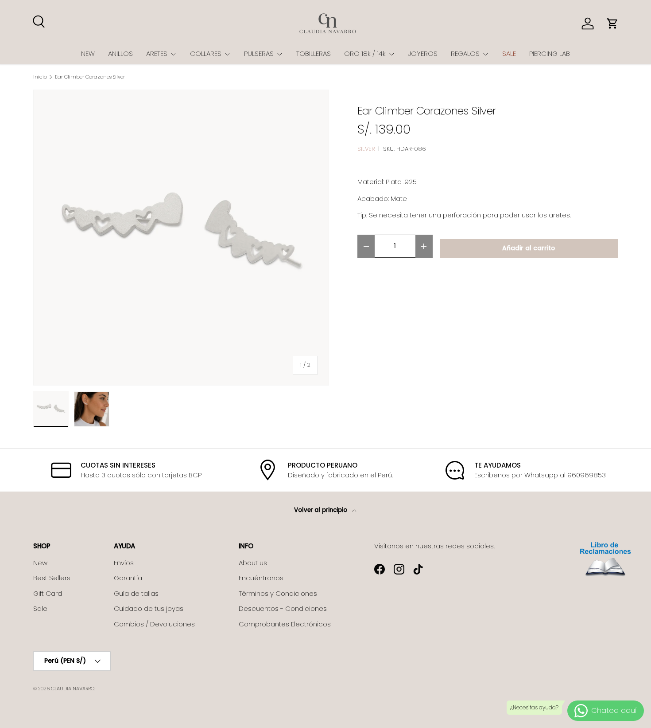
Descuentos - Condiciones (283, 608)
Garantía (128, 577)
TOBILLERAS (313, 53)
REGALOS (465, 53)
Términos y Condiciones (278, 593)
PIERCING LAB (549, 53)
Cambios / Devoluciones (154, 624)
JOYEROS (423, 53)
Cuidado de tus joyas (148, 608)
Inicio (40, 77)
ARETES (156, 53)
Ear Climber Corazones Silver (90, 77)
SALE (509, 53)
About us (253, 562)
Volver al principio (321, 510)
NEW (88, 53)
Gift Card (47, 593)
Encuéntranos (261, 577)
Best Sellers (51, 577)
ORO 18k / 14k (365, 53)
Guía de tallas (136, 593)
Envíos (124, 562)
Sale (40, 608)
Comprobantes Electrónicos (285, 624)
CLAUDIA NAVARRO (72, 688)
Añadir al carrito (528, 248)
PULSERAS (259, 53)
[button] (612, 23)
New (40, 562)
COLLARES (205, 53)
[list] (181, 238)
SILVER (366, 149)
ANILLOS (120, 53)
